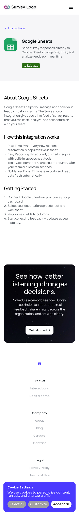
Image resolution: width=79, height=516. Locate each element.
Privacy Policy (39, 468)
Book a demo (40, 396)
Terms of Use (40, 475)
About (39, 420)
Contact (39, 443)
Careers (39, 435)
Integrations (39, 388)
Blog (39, 428)
